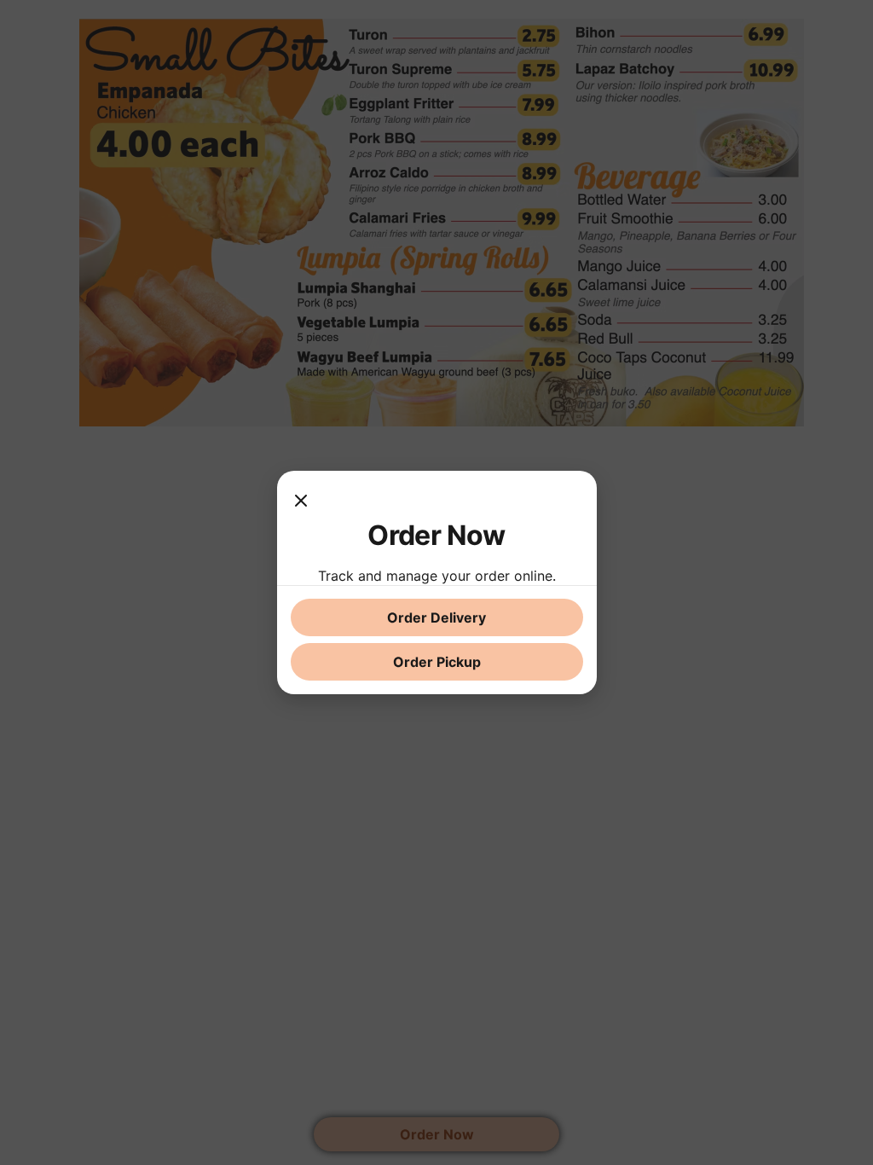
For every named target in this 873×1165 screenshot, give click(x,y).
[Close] (301, 501)
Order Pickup (437, 661)
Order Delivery (436, 617)
